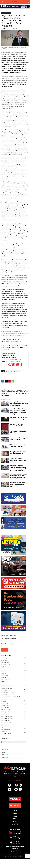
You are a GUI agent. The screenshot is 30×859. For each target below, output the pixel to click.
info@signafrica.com (15, 851)
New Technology (5, 705)
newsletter (7, 349)
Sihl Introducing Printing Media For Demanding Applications (17, 484)
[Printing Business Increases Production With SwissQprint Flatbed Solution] (5, 403)
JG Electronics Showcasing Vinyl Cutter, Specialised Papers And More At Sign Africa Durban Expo (18, 476)
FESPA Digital (4, 684)
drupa (2, 668)
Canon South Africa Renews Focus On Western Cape (18, 418)
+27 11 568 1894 (15, 849)
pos (23, 371)
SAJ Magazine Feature (6, 712)
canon (7, 371)
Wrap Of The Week (6, 733)
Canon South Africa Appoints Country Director (18, 439)
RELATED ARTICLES (5, 399)
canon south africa (16, 371)
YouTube (13, 345)
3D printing (4, 658)
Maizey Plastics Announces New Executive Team (18, 452)
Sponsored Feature (6, 731)
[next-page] (5, 489)
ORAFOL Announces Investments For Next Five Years (17, 460)
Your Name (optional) (8, 638)
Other (4, 752)
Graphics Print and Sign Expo (8, 692)
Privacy (21, 855)
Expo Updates (4, 671)
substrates (12, 373)
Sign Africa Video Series (7, 727)
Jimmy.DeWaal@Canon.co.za (13, 359)
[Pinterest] (9, 381)
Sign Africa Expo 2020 (6, 718)
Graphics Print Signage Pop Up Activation (11, 694)
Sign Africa (5, 28)
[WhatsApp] (13, 381)
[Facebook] (2, 381)
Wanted (5, 757)
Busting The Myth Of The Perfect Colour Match (17, 425)
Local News (4, 701)
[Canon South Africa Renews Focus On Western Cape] (5, 419)
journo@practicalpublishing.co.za (12, 341)
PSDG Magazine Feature (7, 709)
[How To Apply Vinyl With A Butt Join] (5, 432)
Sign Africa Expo (5, 714)
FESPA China (4, 681)
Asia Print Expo (5, 662)
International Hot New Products (9, 696)
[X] (6, 381)
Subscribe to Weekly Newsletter (15, 856)
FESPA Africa (4, 675)
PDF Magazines (5, 707)
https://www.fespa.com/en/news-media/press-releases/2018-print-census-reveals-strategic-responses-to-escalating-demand (14, 333)
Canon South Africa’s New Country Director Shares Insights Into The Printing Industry (17, 411)
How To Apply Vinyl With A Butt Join (17, 432)
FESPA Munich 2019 (6, 686)
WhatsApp (15, 347)
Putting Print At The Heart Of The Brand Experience (22, 391)
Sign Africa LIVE (5, 724)
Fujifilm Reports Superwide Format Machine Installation (8, 392)
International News (5, 699)
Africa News (4, 660)
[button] (2, 2)
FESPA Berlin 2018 (5, 679)
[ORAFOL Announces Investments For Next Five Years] (5, 460)
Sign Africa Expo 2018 (6, 716)
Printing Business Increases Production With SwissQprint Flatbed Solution (18, 403)
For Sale (5, 749)
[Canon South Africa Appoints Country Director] (5, 439)
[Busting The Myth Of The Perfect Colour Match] (5, 427)
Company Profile (5, 664)
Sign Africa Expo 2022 (6, 720)
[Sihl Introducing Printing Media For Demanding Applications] (5, 484)
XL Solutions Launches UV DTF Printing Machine (17, 445)
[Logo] (15, 768)
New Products (4, 703)
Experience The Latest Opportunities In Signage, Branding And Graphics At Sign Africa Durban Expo (18, 468)
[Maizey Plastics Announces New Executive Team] (5, 453)
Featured (3, 673)
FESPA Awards (4, 677)
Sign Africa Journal (6, 722)
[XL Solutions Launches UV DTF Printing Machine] (5, 446)
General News (4, 688)
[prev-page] (2, 489)
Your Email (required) (8, 644)
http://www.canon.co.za (13, 361)
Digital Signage (5, 666)
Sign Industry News (6, 12)
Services (5, 754)
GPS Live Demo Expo (6, 690)
